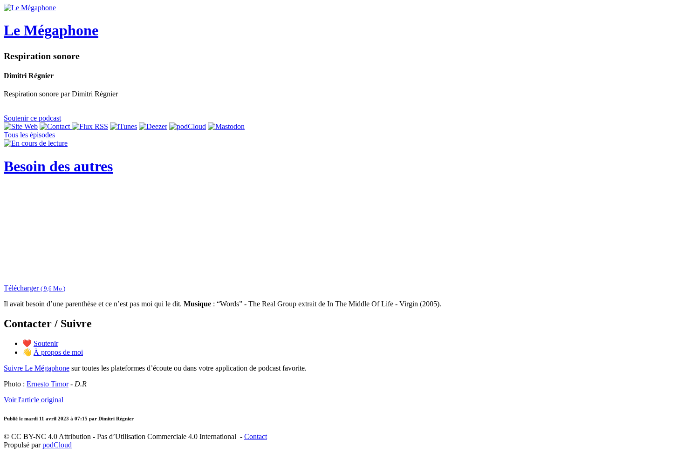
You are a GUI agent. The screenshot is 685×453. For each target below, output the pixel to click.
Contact (255, 436)
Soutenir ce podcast (32, 118)
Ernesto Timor (47, 384)
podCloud (57, 445)
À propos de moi (58, 352)
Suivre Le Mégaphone (36, 368)
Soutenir (46, 343)
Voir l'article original (33, 400)
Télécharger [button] (34, 288)
